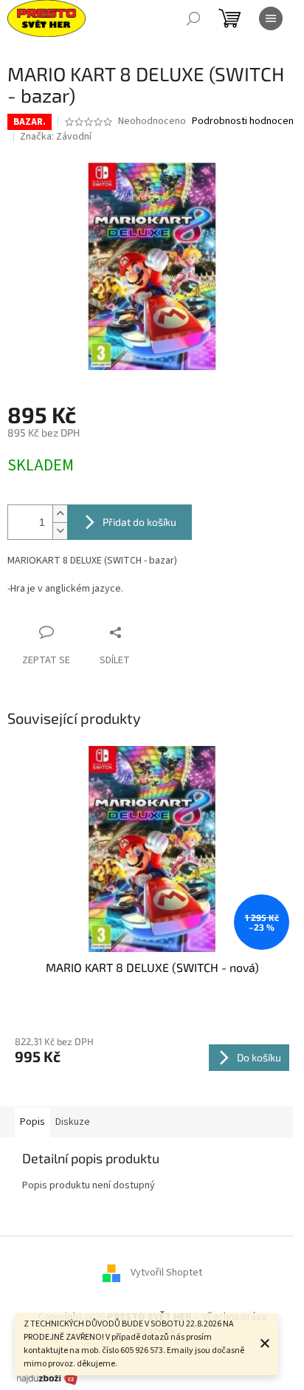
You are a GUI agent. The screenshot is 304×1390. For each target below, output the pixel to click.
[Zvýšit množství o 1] (59, 513)
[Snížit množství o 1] (59, 530)
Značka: (55, 136)
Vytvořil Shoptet (166, 1272)
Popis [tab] (32, 1122)
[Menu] (271, 18)
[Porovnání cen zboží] (47, 1377)
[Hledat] (193, 18)
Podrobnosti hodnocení (244, 121)
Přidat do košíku (139, 522)
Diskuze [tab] (72, 1122)
